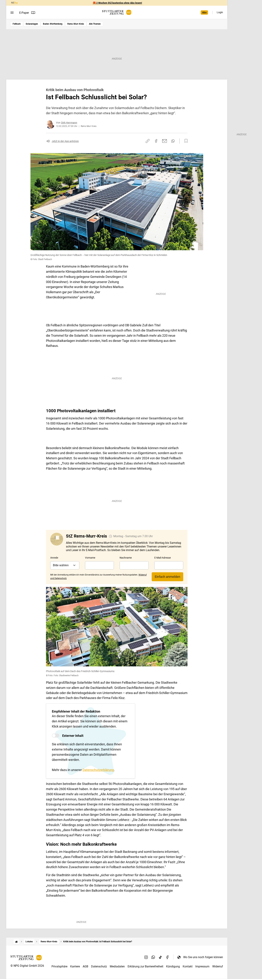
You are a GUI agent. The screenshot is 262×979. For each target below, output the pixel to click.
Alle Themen (95, 24)
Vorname (90, 557)
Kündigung (173, 966)
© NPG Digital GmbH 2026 (27, 965)
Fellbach (17, 24)
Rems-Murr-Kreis (75, 24)
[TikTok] (160, 957)
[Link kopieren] (147, 141)
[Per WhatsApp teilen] (172, 141)
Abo (204, 12)
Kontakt (187, 966)
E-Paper (24, 12)
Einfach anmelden (167, 577)
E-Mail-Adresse (162, 557)
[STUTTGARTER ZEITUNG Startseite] (116, 12)
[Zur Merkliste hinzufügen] (185, 141)
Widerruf (217, 966)
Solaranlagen (32, 24)
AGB (85, 966)
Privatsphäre (59, 966)
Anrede (54, 557)
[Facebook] (167, 957)
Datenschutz (99, 966)
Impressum (202, 966)
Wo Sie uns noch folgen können (203, 957)
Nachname (126, 557)
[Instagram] (146, 957)
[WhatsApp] (153, 957)
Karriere (75, 966)
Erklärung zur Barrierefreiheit (145, 966)
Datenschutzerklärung (98, 770)
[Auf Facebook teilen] (156, 141)
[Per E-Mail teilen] (164, 141)
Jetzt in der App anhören (65, 141)
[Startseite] (16, 941)
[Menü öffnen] (12, 12)
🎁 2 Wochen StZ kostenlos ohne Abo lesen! (117, 2)
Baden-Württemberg (52, 24)
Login (220, 12)
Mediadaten (117, 966)
